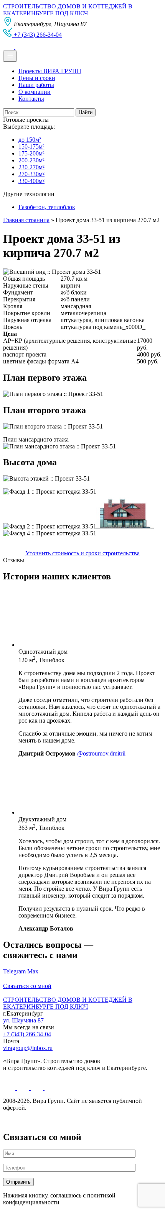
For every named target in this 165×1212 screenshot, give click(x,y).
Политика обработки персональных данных (61, 1120)
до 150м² (29, 139)
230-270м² (31, 167)
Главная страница (26, 220)
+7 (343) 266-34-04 (27, 1034)
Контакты (31, 98)
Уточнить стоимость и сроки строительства (82, 553)
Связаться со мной (27, 986)
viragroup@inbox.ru (28, 1048)
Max (32, 971)
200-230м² (31, 160)
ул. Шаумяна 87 (23, 1020)
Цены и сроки (36, 78)
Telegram (14, 971)
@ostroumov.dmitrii (101, 753)
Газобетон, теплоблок (46, 207)
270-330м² (31, 174)
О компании (34, 91)
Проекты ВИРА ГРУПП (49, 71)
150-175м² (31, 146)
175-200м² (31, 153)
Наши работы (36, 85)
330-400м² (31, 181)
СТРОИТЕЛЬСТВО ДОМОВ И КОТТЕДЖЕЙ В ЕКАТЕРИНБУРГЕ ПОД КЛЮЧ (67, 9)
